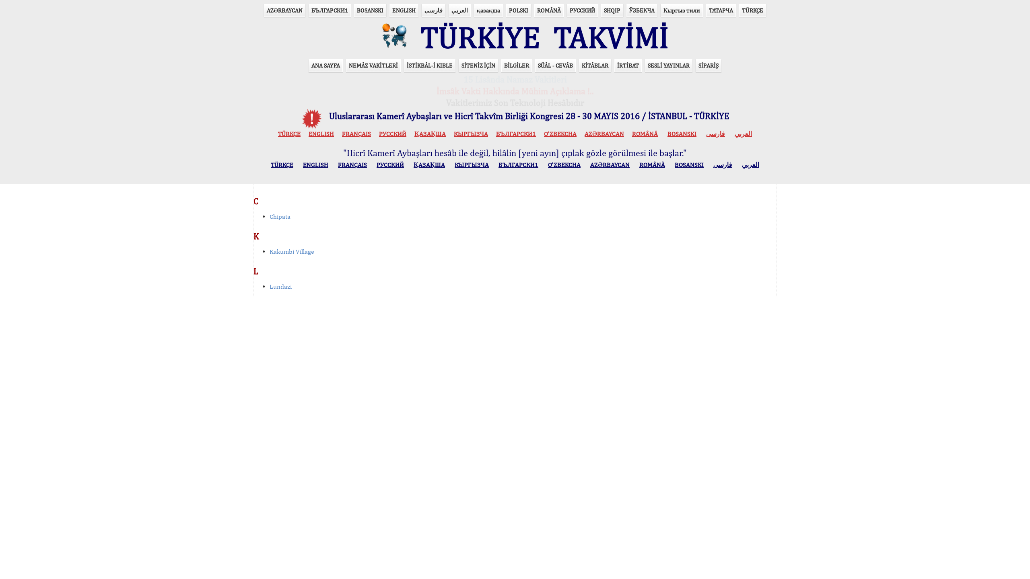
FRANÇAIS (356, 134)
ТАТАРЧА (721, 10)
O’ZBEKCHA (560, 134)
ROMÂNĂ (549, 10)
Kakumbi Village (292, 251)
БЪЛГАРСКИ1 (329, 10)
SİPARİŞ (708, 65)
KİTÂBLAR (595, 65)
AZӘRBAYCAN (285, 10)
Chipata (280, 216)
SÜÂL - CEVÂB (555, 65)
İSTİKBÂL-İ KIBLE (430, 65)
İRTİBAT (628, 65)
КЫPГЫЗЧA (471, 134)
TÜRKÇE (752, 10)
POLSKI (518, 10)
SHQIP (612, 10)
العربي (459, 10)
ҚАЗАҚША (430, 134)
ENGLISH (404, 10)
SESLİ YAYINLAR (669, 65)
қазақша (488, 10)
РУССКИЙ (582, 10)
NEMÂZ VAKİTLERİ (373, 65)
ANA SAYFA (325, 65)
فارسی (433, 10)
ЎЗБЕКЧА (642, 10)
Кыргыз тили (681, 10)
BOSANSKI (370, 10)
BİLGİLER (516, 65)
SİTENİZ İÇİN (478, 65)
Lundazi (281, 286)
